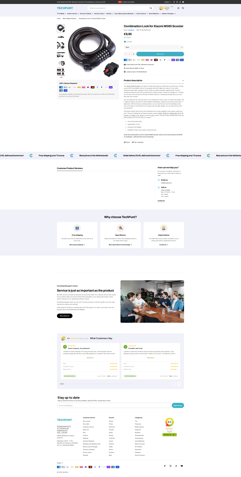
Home (59, 18)
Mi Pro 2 (142, 115)
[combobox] (120, 8)
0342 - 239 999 (62, 432)
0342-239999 (165, 190)
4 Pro (152, 115)
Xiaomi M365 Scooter (133, 86)
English (167, 2)
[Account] (178, 8)
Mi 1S (179, 113)
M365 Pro (166, 113)
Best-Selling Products (69, 18)
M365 (160, 113)
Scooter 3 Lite (135, 115)
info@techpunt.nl (166, 182)
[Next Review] (179, 384)
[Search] (151, 8)
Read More (90, 358)
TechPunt (131, 30)
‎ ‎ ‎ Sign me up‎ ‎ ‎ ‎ (178, 405)
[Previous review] (174, 384)
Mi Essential (173, 113)
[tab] (70, 169)
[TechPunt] (64, 419)
